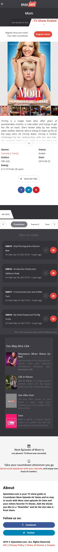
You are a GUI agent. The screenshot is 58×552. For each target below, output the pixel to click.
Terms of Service (35, 545)
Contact (51, 545)
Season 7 (49, 224)
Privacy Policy (16, 545)
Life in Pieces (25, 376)
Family (15, 153)
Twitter (30, 532)
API (5, 545)
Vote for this (30, 178)
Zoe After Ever (26, 395)
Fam (20, 415)
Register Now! (43, 34)
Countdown (19, 224)
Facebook (30, 524)
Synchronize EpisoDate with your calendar (21, 468)
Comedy (5, 153)
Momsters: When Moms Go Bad (34, 355)
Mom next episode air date (25, 332)
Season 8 (35, 224)
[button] (15, 110)
